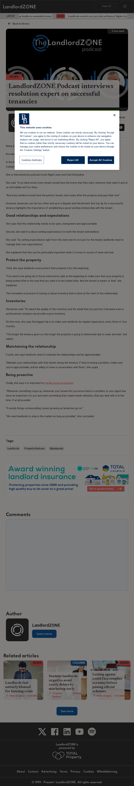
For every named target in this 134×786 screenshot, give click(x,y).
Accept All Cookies (101, 160)
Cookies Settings (32, 159)
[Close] (114, 115)
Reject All (73, 160)
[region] (67, 140)
